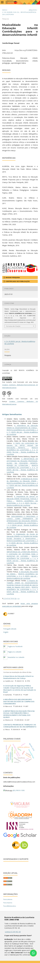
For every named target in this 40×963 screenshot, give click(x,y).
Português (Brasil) (9, 629)
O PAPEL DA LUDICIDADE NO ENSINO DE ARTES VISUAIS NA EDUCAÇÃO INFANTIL (22, 445)
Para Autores (7, 903)
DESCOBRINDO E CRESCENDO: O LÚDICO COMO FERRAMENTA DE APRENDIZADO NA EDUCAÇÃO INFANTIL (22, 518)
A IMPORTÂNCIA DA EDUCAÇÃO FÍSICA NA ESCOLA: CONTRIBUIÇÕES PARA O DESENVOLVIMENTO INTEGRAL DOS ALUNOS (19, 714)
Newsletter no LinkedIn (15, 657)
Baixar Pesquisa (12, 277)
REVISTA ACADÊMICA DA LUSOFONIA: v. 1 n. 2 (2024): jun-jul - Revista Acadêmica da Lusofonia (22, 525)
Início (4, 10)
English (5, 632)
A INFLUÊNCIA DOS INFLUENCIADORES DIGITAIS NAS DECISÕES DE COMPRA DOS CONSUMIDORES (18, 701)
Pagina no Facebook (14, 646)
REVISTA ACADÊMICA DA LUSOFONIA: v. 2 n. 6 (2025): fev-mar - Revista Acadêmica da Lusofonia (22, 503)
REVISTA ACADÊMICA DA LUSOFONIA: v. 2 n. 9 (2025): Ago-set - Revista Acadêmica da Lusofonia (22, 576)
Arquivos (33, 10)
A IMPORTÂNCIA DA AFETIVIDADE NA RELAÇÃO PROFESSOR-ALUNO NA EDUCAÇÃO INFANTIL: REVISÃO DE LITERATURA (22, 462)
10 (15, 598)
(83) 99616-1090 (19, 790)
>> (19, 598)
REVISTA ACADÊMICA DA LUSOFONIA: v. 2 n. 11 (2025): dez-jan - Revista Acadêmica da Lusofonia (22, 432)
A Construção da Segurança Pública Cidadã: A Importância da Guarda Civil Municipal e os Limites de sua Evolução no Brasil (19, 689)
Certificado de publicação (17, 281)
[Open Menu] (2, 2)
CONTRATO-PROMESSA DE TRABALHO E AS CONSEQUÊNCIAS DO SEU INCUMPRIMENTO (19, 726)
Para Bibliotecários (9, 906)
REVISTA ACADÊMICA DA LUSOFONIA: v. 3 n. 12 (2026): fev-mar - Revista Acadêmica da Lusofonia (22, 451)
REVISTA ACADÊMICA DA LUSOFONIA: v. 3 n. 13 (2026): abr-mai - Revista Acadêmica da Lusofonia (22, 468)
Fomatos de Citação (13, 326)
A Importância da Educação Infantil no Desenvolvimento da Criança (22, 426)
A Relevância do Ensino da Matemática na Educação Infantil (22, 480)
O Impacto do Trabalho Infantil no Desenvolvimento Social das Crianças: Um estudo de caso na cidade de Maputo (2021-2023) (22, 584)
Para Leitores (7, 899)
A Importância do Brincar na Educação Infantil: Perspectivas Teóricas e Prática (22, 498)
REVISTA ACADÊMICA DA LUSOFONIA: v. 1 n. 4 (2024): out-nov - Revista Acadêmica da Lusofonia (22, 559)
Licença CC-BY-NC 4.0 (13, 932)
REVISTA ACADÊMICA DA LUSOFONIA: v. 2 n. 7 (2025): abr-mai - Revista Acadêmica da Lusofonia (22, 485)
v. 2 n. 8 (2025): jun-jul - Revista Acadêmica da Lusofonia (19, 13)
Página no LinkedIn (14, 652)
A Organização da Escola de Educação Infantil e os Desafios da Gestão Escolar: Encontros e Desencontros (22, 536)
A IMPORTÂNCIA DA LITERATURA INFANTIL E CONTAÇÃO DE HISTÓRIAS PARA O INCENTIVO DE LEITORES (22, 553)
